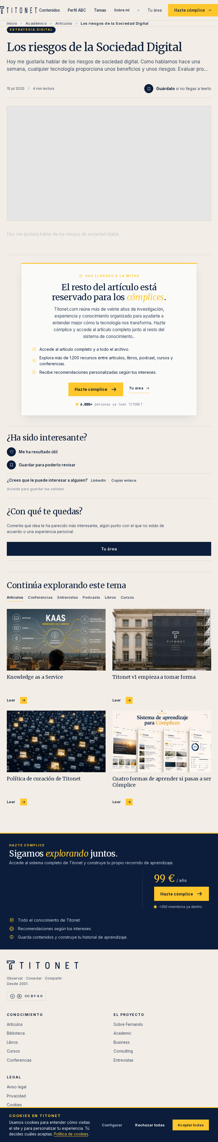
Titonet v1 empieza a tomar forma (154, 677)
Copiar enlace (123, 480)
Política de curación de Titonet (44, 779)
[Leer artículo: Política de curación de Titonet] (56, 742)
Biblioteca (16, 1033)
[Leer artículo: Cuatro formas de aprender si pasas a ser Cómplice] (161, 742)
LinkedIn (98, 480)
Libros (12, 1042)
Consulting (123, 1051)
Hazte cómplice (189, 10)
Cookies (14, 1105)
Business (122, 1042)
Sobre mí (121, 10)
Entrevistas (123, 1060)
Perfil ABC (77, 10)
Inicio (12, 23)
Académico (36, 23)
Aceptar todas (191, 1125)
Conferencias (19, 1060)
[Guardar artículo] (148, 88)
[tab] (15, 598)
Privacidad (16, 1096)
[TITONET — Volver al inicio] (19, 10)
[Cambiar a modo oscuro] (138, 10)
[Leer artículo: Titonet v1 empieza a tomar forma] (161, 640)
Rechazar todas (150, 1125)
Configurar (112, 1125)
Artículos (63, 23)
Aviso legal (16, 1087)
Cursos (13, 1051)
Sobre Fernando (128, 1024)
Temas (100, 10)
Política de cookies (71, 1134)
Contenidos (49, 10)
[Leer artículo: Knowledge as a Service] (56, 640)
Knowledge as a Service (35, 677)
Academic (122, 1033)
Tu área (155, 10)
